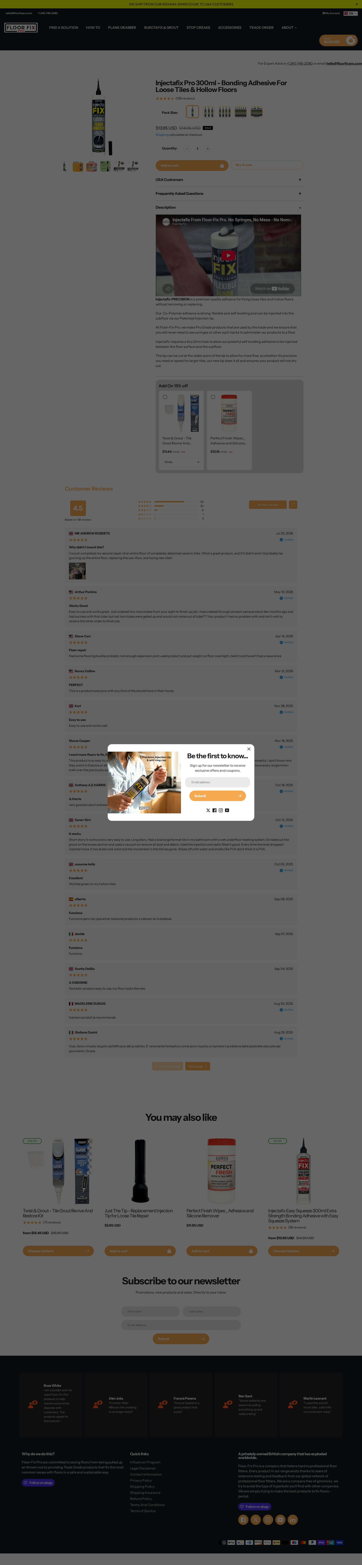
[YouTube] (227, 810)
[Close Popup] (249, 749)
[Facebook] (214, 810)
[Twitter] (208, 810)
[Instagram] (221, 810)
